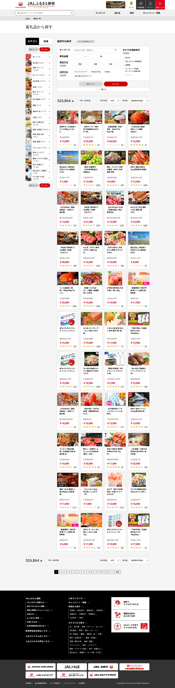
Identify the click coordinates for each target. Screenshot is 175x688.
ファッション (75, 645)
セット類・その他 (94, 652)
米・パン (99, 627)
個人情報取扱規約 (40, 683)
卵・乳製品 (74, 634)
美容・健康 (88, 641)
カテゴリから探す (76, 623)
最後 (117, 572)
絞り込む (44, 49)
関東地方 (90, 610)
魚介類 (76, 627)
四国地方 (91, 614)
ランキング (100, 13)
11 (106, 572)
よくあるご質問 (33, 618)
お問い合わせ (32, 622)
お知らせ (30, 614)
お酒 (99, 634)
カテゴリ (32, 41)
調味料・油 (91, 634)
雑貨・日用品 (91, 638)
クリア (63, 66)
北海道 (72, 610)
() (75, 145)
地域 (132, 13)
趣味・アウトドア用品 (78, 649)
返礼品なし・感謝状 (77, 652)
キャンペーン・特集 (151, 13)
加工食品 (73, 630)
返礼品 (117, 13)
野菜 (80, 630)
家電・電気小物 (75, 641)
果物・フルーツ (87, 627)
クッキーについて (69, 683)
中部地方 (99, 610)
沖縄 (80, 618)
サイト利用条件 (55, 683)
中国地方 (82, 614)
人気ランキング (75, 598)
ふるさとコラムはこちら (37, 636)
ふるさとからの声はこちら (38, 641)
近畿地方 (73, 614)
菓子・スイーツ (91, 630)
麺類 (82, 634)
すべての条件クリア (86, 41)
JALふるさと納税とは (35, 602)
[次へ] (111, 572)
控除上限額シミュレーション (38, 610)
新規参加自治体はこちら (37, 631)
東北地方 (80, 610)
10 (101, 572)
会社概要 (81, 683)
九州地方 (73, 618)
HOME (28, 18)
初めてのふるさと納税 (35, 606)
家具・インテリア (89, 645)
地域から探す (74, 606)
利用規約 (28, 683)
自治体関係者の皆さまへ (36, 626)
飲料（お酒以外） (76, 638)
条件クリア (33, 49)
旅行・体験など (95, 649)
